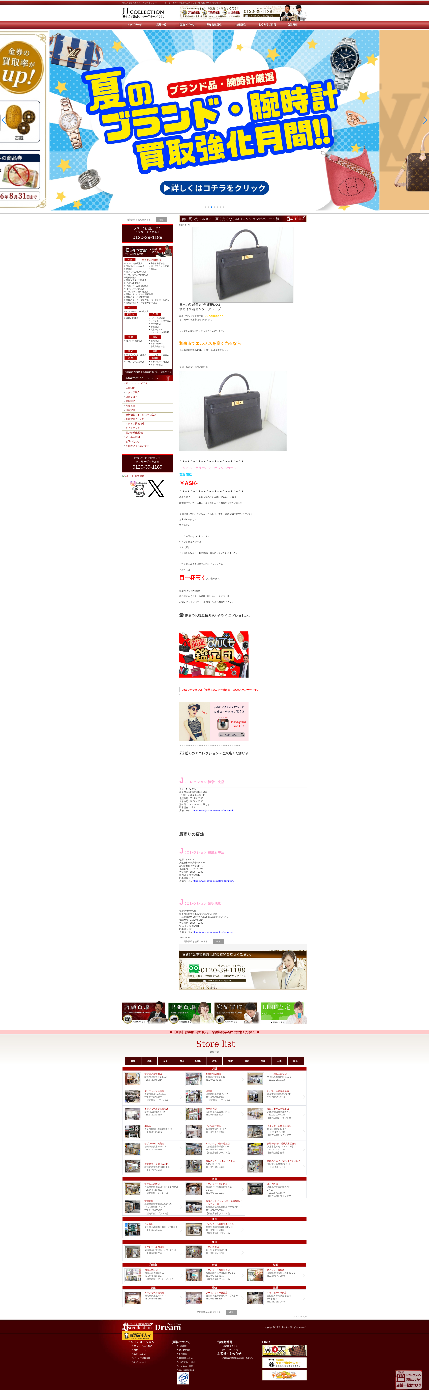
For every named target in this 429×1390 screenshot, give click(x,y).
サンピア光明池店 (134, 263)
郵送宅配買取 (185, 1350)
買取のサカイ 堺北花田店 (137, 297)
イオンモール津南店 (160, 355)
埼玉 (295, 1061)
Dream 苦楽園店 (153, 1206)
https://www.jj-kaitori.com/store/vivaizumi (213, 810)
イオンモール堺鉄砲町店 (137, 275)
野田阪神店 (131, 277)
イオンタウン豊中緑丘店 (137, 291)
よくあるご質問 (186, 1366)
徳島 (247, 1061)
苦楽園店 (155, 327)
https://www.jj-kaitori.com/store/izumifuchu (213, 881)
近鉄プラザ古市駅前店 (136, 280)
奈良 (165, 1061)
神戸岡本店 (156, 324)
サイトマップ (133, 428)
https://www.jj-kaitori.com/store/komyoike (213, 932)
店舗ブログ (131, 396)
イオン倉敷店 (157, 364)
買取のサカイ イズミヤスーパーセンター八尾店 (147, 300)
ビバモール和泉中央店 (136, 272)
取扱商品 (130, 401)
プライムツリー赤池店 (136, 355)
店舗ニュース (140, 1350)
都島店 (154, 269)
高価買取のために (135, 419)
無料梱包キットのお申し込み (141, 414)
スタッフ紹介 (133, 392)
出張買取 (130, 410)
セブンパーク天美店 (135, 289)
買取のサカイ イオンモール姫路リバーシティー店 (214, 1206)
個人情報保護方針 (135, 432)
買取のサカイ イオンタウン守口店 (141, 303)
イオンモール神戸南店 (161, 321)
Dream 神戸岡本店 (275, 1189)
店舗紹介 (130, 388)
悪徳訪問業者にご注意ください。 (239, 1358)
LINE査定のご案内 (187, 1362)
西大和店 (155, 341)
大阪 (133, 1061)
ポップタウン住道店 (160, 266)
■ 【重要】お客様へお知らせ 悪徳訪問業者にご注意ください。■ (214, 1032)
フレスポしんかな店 (135, 266)
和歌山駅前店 (132, 318)
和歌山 (198, 1061)
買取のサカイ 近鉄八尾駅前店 (139, 294)
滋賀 (230, 1061)
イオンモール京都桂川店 (137, 311)
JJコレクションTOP (136, 383)
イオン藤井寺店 (133, 283)
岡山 (182, 1061)
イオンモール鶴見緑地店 (137, 286)
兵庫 (149, 1061)
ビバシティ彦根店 (134, 341)
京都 (214, 1061)
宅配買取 (130, 405)
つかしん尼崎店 (158, 318)
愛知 (263, 1061)
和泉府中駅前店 (158, 263)
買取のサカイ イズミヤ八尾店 (214, 1166)
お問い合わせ (133, 441)
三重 (279, 1061)
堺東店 (129, 269)
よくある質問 (133, 437)
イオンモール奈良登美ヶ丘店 (214, 1229)
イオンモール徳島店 (135, 362)
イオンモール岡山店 (160, 362)
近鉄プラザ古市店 (275, 1114)
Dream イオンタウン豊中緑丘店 (214, 1149)
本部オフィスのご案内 (137, 445)
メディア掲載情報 (135, 423)
